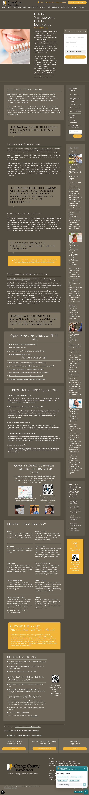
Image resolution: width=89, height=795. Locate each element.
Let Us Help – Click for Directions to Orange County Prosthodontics (25, 499)
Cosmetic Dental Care (74, 502)
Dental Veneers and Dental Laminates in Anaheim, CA (36, 262)
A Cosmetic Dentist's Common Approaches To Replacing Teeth (75, 172)
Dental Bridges (75, 95)
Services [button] (42, 7)
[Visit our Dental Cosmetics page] (49, 513)
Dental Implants (75, 105)
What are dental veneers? (17, 348)
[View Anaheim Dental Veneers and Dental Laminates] (15, 63)
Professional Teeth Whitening (75, 507)
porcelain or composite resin (42, 149)
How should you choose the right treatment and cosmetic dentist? (31, 366)
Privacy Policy (7, 788)
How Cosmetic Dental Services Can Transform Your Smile (75, 340)
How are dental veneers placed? (20, 354)
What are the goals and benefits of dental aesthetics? (27, 379)
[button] (3, 792)
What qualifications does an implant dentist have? (26, 376)
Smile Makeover (75, 108)
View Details (25, 713)
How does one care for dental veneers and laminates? (27, 351)
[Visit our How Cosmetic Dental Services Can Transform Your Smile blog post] (75, 331)
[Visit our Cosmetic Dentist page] (34, 513)
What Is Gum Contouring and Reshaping (75, 518)
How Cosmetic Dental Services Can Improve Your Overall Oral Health (74, 253)
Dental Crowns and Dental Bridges (75, 100)
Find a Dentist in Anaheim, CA (75, 126)
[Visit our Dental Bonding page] (19, 513)
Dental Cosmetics (73, 121)
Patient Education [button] (53, 7)
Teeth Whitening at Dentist (75, 512)
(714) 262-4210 (39, 73)
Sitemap (14, 788)
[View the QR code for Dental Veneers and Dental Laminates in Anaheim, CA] (48, 494)
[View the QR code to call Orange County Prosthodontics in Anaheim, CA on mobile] (75, 560)
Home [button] (3, 7)
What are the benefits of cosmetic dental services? (26, 369)
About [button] (9, 7)
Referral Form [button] (32, 7)
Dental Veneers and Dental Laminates (28, 727)
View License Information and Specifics (26, 709)
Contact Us (75, 748)
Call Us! (78, 2)
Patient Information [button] (19, 7)
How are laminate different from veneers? (23, 345)
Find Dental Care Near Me (74, 530)
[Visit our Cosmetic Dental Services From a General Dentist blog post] (75, 407)
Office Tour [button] (65, 7)
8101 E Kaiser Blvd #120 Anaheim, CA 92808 (53, 2)
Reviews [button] (73, 7)
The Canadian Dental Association (18, 279)
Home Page (13, 668)
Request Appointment (44, 748)
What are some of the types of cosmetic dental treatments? (29, 373)
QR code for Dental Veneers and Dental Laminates (21, 731)
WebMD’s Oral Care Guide (23, 671)
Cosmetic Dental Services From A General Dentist (74, 414)
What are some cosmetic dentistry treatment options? (27, 363)
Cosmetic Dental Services (75, 525)
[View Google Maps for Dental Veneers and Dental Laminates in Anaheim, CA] (25, 497)
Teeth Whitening (75, 111)
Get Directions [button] (14, 748)
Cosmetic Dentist (73, 116)
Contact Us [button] (82, 7)
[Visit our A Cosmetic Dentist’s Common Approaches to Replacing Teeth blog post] (75, 163)
